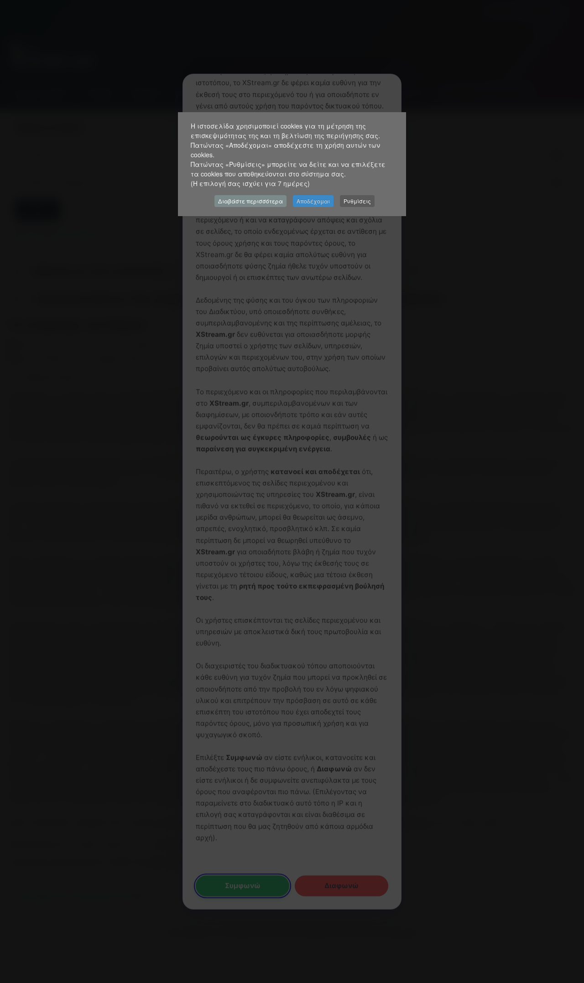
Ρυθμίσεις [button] (357, 201)
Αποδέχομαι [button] (313, 201)
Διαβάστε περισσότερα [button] (250, 201)
